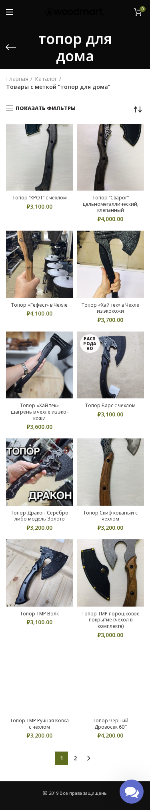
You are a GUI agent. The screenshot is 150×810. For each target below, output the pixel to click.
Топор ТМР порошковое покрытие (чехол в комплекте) (111, 620)
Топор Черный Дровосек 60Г (110, 724)
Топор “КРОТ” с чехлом (39, 198)
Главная (17, 78)
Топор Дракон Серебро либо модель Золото (39, 516)
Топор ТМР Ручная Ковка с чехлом (39, 724)
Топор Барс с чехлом (110, 405)
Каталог (46, 78)
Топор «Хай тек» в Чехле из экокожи (110, 308)
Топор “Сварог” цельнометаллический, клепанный (110, 204)
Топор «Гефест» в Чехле (39, 305)
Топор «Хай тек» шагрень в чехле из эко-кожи (39, 411)
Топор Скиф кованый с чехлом (110, 516)
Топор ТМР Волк (39, 614)
